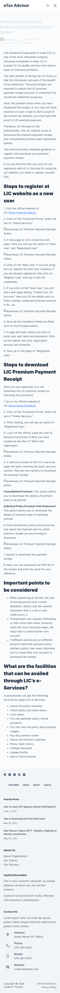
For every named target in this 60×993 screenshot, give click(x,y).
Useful (48, 785)
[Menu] (55, 5)
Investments (13, 43)
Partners (14, 785)
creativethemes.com (26, 969)
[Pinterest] (19, 774)
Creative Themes (13, 986)
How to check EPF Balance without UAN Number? (30, 806)
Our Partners (11, 864)
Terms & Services (46, 983)
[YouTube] (24, 774)
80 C (2, 43)
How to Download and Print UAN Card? (24, 818)
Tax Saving (26, 43)
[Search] (47, 5)
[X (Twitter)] (9, 774)
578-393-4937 (23, 947)
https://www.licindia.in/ (22, 212)
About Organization (15, 856)
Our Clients (10, 860)
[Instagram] (14, 774)
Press (26, 785)
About (36, 785)
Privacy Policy (49, 987)
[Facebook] (5, 774)
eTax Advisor (16, 5)
